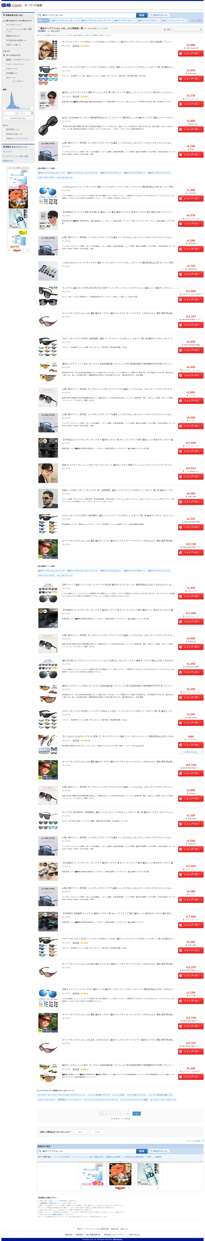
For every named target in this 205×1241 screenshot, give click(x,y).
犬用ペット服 (13, 45)
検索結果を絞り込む (160, 15)
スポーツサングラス (46, 177)
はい (81, 1132)
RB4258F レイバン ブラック (69, 1100)
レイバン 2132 (118, 1095)
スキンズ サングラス (46, 1100)
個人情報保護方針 (93, 1235)
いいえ (97, 1132)
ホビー (11, 78)
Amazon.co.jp (14, 134)
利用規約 (79, 1235)
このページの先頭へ (193, 1141)
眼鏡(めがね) (13, 36)
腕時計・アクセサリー (18, 60)
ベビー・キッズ (15, 64)
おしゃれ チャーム (64, 177)
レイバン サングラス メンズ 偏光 (134, 1100)
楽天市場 (12, 129)
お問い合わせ (134, 1235)
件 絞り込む (18, 118)
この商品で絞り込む (190, 752)
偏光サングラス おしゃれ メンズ (65, 20)
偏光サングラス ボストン (124, 20)
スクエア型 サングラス (136, 1095)
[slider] (4, 108)
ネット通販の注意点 (55, 1214)
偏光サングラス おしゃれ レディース (96, 20)
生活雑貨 (11, 73)
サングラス (13, 25)
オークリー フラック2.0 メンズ (163, 1100)
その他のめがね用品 (16, 40)
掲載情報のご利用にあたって (50, 1203)
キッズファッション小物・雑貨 (19, 30)
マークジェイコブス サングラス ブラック (101, 1100)
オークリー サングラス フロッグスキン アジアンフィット (61, 1095)
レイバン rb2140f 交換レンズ (160, 1095)
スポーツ (11, 69)
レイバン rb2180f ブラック (99, 1095)
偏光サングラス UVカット (148, 20)
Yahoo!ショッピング (17, 138)
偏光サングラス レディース (173, 20)
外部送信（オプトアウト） (115, 1235)
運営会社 (69, 1235)
